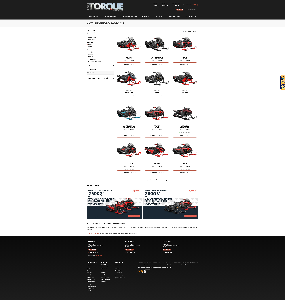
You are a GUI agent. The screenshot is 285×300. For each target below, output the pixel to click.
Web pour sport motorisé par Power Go (163, 267)
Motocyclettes (89, 266)
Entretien (117, 274)
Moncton (154, 4)
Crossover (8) (91, 33)
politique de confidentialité (171, 264)
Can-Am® (89, 284)
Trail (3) (90, 35)
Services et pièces (174, 16)
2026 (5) (90, 54)
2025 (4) (90, 56)
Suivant (163, 180)
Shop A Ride (147, 269)
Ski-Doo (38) (91, 46)
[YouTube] (195, 5)
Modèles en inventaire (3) (94, 61)
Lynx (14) (90, 44)
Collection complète (91, 291)
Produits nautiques (90, 277)
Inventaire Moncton (91, 279)
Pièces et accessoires (119, 275)
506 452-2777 (165, 5)
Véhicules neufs (94, 16)
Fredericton (165, 4)
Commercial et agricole (129, 16)
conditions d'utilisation (184, 264)
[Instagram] (197, 5)
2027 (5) (90, 52)
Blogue (116, 266)
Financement (146, 16)
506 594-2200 (175, 5)
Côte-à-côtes (89, 272)
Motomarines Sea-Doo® (91, 286)
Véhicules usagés (110, 16)
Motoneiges (89, 274)
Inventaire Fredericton (91, 281)
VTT (87, 270)
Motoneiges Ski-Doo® (91, 288)
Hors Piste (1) (91, 39)
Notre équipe (118, 268)
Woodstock (176, 4)
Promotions (159, 16)
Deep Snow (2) (92, 37)
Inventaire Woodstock (91, 283)
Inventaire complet (90, 265)
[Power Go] (154, 271)
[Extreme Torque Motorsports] (105, 7)
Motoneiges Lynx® (90, 290)
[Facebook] (193, 5)
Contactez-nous (190, 16)
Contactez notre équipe (93, 233)
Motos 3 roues (89, 268)
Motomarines (89, 275)
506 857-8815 (155, 5)
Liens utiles (119, 262)
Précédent (152, 180)
